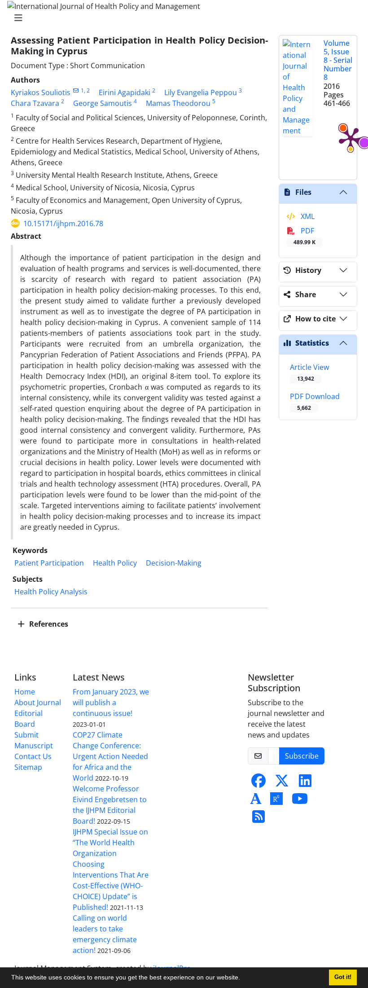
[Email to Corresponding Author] (75, 90)
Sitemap (28, 767)
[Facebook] (258, 783)
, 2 (87, 90)
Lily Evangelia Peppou (200, 92)
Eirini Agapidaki (124, 92)
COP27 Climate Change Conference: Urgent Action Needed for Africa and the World (110, 756)
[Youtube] (300, 801)
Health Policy (115, 563)
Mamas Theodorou (178, 103)
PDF (304, 236)
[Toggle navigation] (181, 18)
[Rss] (258, 819)
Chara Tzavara (35, 103)
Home (24, 692)
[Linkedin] (305, 783)
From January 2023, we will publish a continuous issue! (111, 702)
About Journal (37, 702)
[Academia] (256, 801)
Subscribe (302, 756)
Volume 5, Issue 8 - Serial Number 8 (338, 60)
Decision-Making (174, 563)
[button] (243, 978)
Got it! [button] (342, 977)
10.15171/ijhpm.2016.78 (63, 223)
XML (307, 216)
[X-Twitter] (282, 783)
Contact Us (33, 756)
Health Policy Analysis (51, 592)
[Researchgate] (276, 801)
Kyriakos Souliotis (40, 92)
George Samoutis (102, 103)
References (47, 624)
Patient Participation (49, 563)
